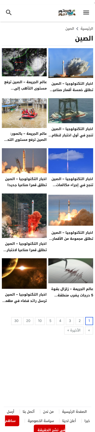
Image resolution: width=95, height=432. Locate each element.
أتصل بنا (29, 411)
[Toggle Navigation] (87, 13)
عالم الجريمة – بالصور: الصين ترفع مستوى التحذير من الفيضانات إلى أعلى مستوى (24, 142)
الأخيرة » (73, 330)
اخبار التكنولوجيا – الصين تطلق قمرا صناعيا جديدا (26, 182)
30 (16, 320)
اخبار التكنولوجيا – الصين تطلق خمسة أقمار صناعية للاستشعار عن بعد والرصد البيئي (71, 92)
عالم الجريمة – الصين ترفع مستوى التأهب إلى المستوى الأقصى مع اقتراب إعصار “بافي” (25, 91)
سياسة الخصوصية (41, 421)
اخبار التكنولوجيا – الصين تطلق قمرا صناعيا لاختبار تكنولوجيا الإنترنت (26, 249)
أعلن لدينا (69, 421)
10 (40, 320)
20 (28, 320)
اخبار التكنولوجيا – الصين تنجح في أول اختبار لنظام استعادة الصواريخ (72, 135)
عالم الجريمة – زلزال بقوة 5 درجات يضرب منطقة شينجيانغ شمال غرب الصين (71, 295)
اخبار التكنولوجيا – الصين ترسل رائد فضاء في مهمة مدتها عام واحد (25, 300)
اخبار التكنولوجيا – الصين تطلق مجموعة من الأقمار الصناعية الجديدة (72, 238)
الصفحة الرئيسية (74, 411)
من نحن (48, 411)
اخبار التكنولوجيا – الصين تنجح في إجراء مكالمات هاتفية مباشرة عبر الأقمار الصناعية (71, 188)
